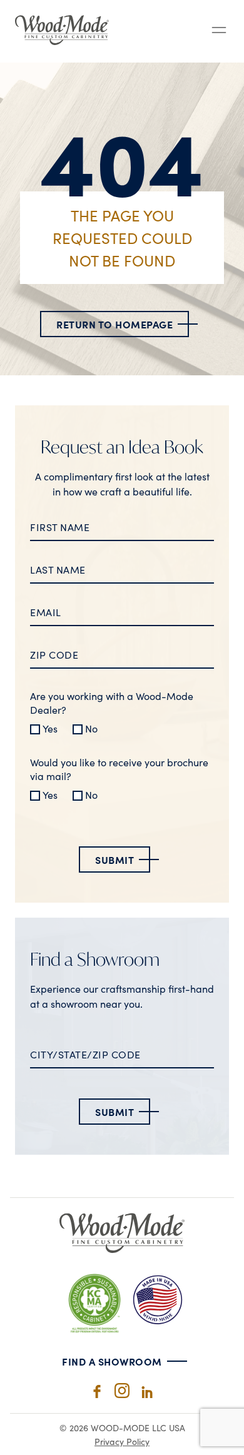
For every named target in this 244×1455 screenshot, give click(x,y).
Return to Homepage (114, 324)
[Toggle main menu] (219, 31)
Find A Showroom (112, 1361)
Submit (114, 859)
